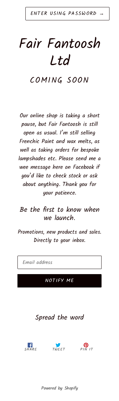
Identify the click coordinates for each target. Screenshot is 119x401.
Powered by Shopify (59, 388)
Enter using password (67, 13)
